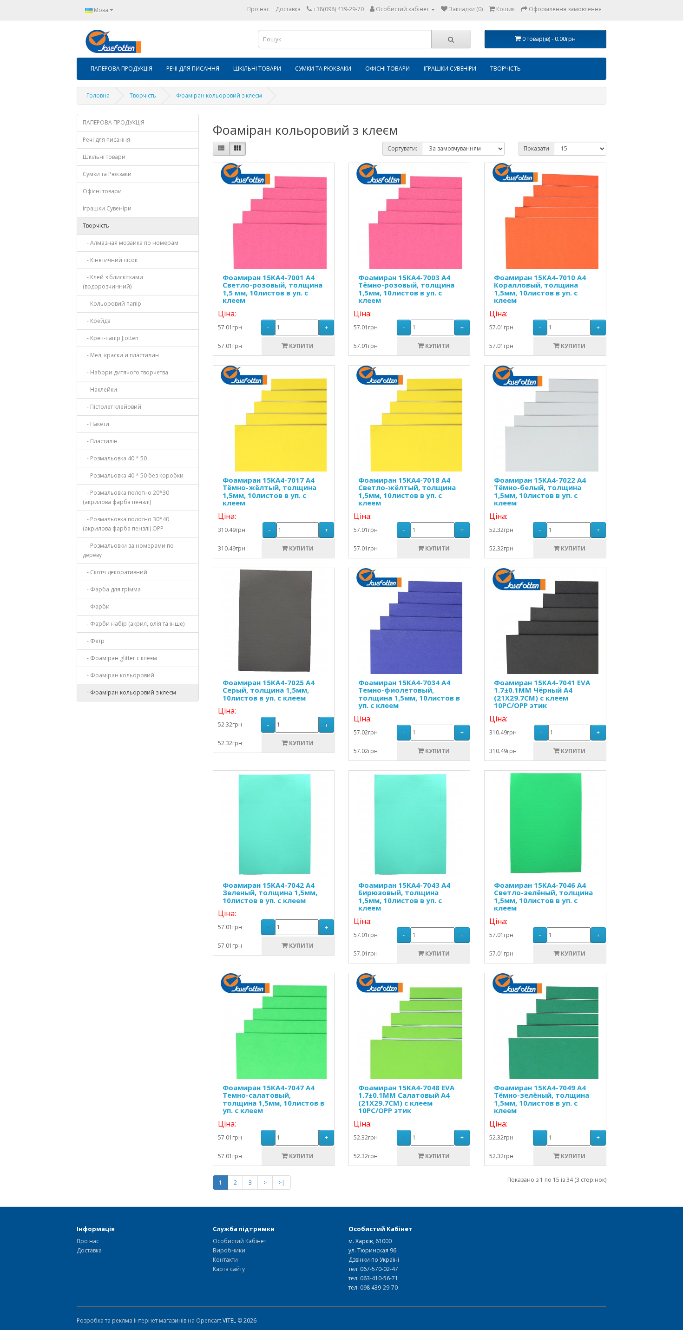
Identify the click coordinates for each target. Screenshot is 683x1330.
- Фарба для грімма (112, 589)
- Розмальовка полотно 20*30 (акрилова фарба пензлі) (126, 497)
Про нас (258, 9)
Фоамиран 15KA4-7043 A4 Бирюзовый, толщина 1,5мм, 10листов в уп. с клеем (404, 896)
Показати (536, 148)
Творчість (505, 68)
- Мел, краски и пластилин (121, 355)
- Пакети (96, 424)
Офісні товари (387, 68)
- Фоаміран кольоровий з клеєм (129, 692)
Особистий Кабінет (239, 1241)
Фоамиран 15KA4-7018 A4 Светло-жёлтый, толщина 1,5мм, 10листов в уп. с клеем (407, 491)
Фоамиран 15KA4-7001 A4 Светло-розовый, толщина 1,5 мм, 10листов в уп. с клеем (272, 289)
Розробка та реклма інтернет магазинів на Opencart (149, 1320)
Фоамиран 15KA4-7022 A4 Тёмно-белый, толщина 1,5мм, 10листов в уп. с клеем (540, 491)
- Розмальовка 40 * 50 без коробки (133, 475)
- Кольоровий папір (112, 304)
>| (281, 1182)
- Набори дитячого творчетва (125, 372)
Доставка (288, 9)
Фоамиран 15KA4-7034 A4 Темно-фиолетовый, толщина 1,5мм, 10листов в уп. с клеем (409, 694)
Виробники (229, 1250)
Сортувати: (402, 148)
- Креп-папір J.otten (110, 338)
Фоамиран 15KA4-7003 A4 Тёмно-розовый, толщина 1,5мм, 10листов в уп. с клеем (406, 289)
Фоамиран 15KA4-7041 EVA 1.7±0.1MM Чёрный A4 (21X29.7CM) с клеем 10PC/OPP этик (542, 694)
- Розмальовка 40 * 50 (115, 458)
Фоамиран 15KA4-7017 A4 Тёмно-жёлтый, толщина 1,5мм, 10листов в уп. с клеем (269, 491)
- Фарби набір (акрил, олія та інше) (133, 624)
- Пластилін (100, 441)
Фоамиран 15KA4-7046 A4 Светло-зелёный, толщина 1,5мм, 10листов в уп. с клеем (543, 896)
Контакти (225, 1260)
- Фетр (94, 641)
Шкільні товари (257, 68)
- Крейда (97, 321)
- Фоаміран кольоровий (118, 675)
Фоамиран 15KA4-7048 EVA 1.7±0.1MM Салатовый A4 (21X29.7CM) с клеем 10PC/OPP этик (406, 1099)
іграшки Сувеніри (450, 68)
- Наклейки (100, 389)
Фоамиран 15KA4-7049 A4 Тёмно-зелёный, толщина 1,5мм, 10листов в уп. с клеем (541, 1099)
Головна (98, 95)
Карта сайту (229, 1269)
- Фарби (96, 606)
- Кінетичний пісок (110, 260)
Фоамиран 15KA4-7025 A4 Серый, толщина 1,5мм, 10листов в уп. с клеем (269, 690)
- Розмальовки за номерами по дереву (128, 550)
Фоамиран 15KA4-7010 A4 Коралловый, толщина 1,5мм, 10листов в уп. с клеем (540, 289)
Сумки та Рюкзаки (323, 68)
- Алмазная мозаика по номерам (130, 243)
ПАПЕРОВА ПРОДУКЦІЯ (121, 68)
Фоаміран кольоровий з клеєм (219, 95)
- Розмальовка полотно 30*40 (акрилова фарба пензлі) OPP (126, 523)
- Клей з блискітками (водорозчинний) (113, 281)
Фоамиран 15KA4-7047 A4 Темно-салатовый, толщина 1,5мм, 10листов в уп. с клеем (273, 1099)
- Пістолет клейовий (112, 407)
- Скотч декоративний (115, 572)
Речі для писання (192, 68)
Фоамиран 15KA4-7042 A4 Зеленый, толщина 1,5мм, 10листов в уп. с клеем (270, 892)
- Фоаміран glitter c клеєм (120, 658)
